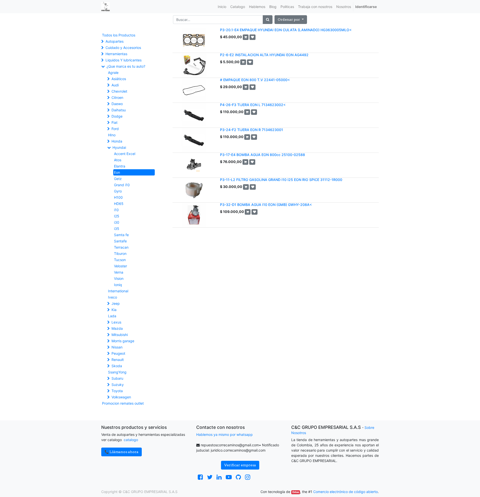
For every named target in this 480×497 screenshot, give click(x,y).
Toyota (117, 391)
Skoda (117, 366)
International (118, 291)
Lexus (116, 322)
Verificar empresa (240, 465)
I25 (116, 216)
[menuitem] (222, 6)
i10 (116, 210)
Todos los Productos (118, 35)
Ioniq (118, 285)
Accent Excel (124, 154)
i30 (116, 222)
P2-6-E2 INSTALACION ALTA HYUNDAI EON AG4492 (264, 55)
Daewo (117, 104)
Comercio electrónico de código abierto (345, 492)
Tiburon (120, 253)
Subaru (117, 378)
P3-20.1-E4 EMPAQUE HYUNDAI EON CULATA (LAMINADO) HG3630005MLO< (286, 30)
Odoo (295, 492)
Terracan (121, 247)
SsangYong (117, 372)
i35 (116, 228)
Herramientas (116, 54)
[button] (290, 19)
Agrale (113, 72)
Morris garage (123, 341)
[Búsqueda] (267, 19)
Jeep (116, 303)
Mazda (117, 328)
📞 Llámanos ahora (121, 452)
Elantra (119, 166)
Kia (114, 310)
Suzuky (118, 384)
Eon (117, 172)
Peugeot (118, 353)
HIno (112, 135)
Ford (115, 129)
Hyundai (119, 147)
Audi (115, 85)
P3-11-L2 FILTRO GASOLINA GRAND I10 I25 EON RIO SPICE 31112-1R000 (281, 179)
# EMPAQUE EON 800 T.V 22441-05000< (255, 80)
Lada (112, 316)
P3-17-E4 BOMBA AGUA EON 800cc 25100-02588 (262, 155)
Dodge (117, 116)
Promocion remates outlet (123, 403)
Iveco (112, 297)
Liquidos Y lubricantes (124, 60)
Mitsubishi (120, 334)
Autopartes (115, 41)
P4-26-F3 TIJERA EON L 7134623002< (253, 105)
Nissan (117, 347)
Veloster (120, 266)
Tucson (120, 260)
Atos (117, 160)
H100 (118, 197)
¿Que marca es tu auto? (125, 66)
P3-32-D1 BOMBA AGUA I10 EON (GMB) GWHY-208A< (266, 204)
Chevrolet (119, 91)
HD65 (119, 203)
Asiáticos (119, 79)
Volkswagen (121, 397)
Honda (117, 141)
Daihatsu (119, 110)
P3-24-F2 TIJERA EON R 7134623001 (251, 130)
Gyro (118, 191)
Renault (118, 359)
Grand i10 (122, 185)
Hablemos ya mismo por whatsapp (224, 434)
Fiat (115, 122)
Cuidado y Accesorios (123, 47)
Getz (118, 178)
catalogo (131, 440)
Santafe (120, 241)
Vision (119, 278)
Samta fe (121, 235)
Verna (118, 272)
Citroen (117, 97)
